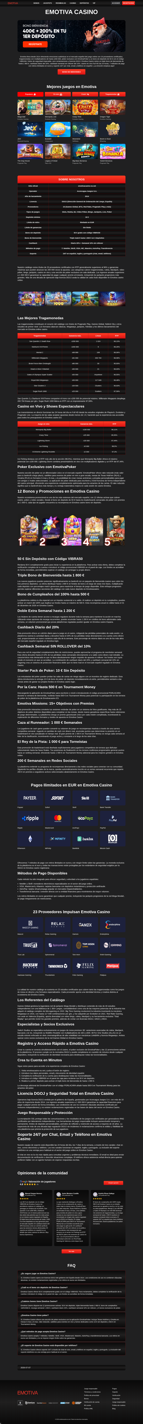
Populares (29, 94)
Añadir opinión (113, 1183)
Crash (83, 94)
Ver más (71, 1251)
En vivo (56, 94)
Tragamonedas (111, 94)
